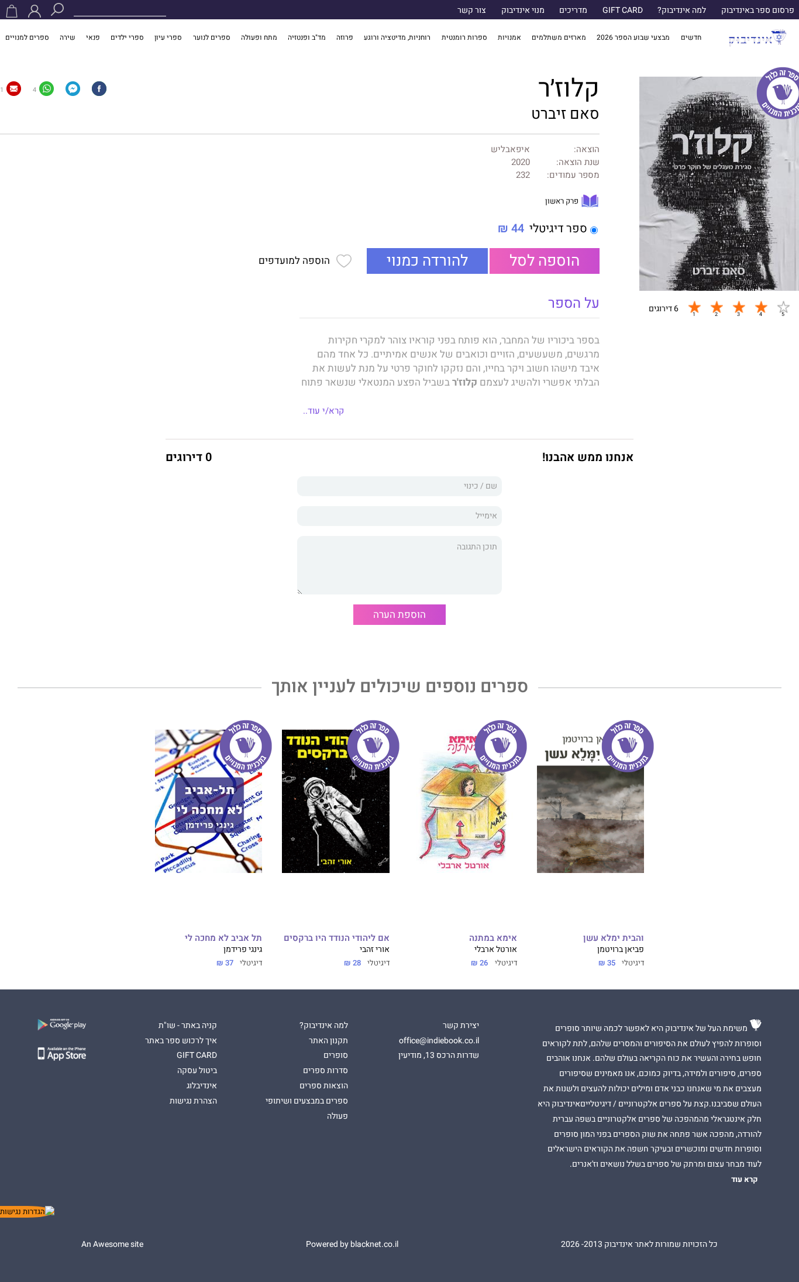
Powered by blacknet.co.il (352, 1244)
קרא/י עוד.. (323, 410)
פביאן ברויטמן (620, 950)
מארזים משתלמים (559, 38)
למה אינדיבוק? (681, 10)
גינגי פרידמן (242, 950)
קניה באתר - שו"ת (188, 1026)
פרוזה (344, 38)
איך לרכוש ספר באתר (181, 1041)
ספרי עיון (168, 38)
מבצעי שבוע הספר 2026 (633, 38)
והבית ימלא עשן (613, 938)
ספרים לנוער (211, 38)
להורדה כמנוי (427, 261)
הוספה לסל (544, 261)
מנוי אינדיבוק (523, 10)
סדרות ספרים (325, 1071)
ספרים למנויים (27, 38)
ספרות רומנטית (464, 38)
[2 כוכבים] (716, 307)
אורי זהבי (375, 950)
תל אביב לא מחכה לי (223, 938)
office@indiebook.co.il (439, 1041)
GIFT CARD (622, 10)
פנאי (93, 38)
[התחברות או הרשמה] (34, 11)
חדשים (691, 38)
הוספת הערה (399, 614)
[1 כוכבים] (694, 307)
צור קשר (471, 10)
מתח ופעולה (259, 38)
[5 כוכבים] (783, 307)
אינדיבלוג (202, 1086)
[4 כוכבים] (761, 307)
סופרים (335, 1055)
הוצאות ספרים (323, 1086)
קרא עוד (744, 1179)
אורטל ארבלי (495, 950)
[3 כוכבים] (738, 307)
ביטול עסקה (197, 1071)
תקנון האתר (328, 1041)
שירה (67, 38)
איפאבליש (510, 149)
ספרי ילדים (127, 38)
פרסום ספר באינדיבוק (757, 10)
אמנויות (509, 38)
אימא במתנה (493, 938)
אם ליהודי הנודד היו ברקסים (337, 938)
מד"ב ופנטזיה (307, 38)
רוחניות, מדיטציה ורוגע (397, 38)
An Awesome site (112, 1244)
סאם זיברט (565, 114)
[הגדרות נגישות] (27, 1212)
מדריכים (573, 10)
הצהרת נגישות (193, 1101)
